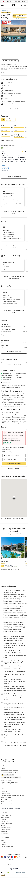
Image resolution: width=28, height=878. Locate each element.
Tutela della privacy (6, 800)
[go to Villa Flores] (12, 564)
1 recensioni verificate (20, 18)
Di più (3, 165)
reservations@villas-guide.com (9, 770)
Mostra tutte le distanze (14, 352)
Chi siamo (4, 791)
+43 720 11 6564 (20, 1)
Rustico (3, 825)
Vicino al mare (5, 817)
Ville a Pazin (5, 10)
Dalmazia (3, 844)
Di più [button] (2, 72)
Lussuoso (3, 819)
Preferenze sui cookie (7, 804)
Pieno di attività (5, 829)
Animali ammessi (5, 827)
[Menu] (2, 5)
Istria (2, 840)
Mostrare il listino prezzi (14, 364)
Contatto (23, 5)
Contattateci (4, 806)
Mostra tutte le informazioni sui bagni (14, 311)
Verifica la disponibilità (14, 463)
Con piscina (4, 821)
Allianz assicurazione (6, 797)
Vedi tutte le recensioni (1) (14, 177)
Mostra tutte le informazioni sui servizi (14, 212)
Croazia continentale (7, 846)
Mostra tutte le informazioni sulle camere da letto (14, 277)
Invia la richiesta (15, 468)
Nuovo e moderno (6, 815)
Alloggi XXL (4, 831)
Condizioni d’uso (5, 793)
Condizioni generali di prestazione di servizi (12, 795)
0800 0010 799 (7, 1)
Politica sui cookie (6, 802)
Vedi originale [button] (5, 168)
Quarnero (3, 842)
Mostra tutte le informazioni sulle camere (14, 247)
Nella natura (4, 834)
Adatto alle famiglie (6, 823)
